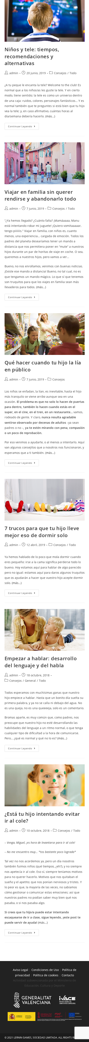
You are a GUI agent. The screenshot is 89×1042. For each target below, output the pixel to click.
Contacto (68, 975)
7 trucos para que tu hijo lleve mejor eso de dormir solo (42, 532)
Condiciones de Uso (45, 970)
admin (13, 73)
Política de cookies (46, 975)
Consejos (60, 73)
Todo (73, 73)
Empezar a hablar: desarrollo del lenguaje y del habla (41, 662)
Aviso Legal (20, 970)
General (30, 681)
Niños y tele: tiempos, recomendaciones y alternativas (32, 56)
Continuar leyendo (23, 125)
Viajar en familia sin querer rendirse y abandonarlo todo (40, 195)
